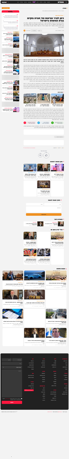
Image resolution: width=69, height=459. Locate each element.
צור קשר (32, 387)
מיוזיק (45, 2)
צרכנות (43, 364)
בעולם (55, 375)
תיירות (44, 400)
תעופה (32, 369)
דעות (44, 387)
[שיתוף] (3, 14)
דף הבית (63, 10)
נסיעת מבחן (31, 364)
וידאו (37, 2)
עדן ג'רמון (60, 411)
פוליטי (55, 383)
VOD (34, 2)
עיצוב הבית (65, 392)
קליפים (43, 379)
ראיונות (43, 381)
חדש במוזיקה (42, 375)
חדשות (48, 2)
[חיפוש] (8, 2)
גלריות (25, 2)
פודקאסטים (54, 364)
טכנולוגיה (43, 362)
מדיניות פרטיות (31, 375)
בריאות (43, 360)
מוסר (66, 364)
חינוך (66, 385)
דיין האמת (54, 398)
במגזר (55, 396)
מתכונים (29, 2)
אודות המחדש (31, 385)
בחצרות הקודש (53, 394)
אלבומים (43, 373)
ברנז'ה (21, 2)
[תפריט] (66, 2)
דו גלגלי (32, 360)
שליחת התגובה (43, 214)
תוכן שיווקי (43, 367)
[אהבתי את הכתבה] (46, 155)
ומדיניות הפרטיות (7, 398)
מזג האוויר (43, 392)
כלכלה (43, 389)
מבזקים (32, 383)
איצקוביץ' (65, 375)
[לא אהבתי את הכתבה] (40, 155)
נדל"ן (44, 398)
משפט (44, 396)
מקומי (44, 394)
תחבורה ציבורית (31, 367)
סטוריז (55, 362)
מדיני (55, 379)
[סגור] (11, 456)
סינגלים (43, 377)
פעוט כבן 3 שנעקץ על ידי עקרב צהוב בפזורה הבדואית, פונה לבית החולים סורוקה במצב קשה (10, 22)
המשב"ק (65, 379)
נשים (66, 389)
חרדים (41, 2)
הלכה (66, 362)
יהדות (55, 377)
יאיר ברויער (49, 411)
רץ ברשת (54, 367)
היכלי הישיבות (53, 400)
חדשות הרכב (31, 362)
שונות (66, 369)
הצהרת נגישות (31, 377)
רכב (18, 2)
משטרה (54, 381)
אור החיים (65, 360)
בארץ (59, 10)
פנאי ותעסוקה (64, 394)
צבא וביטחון (54, 385)
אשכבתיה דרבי (53, 392)
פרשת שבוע (65, 367)
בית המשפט (55, 147)
